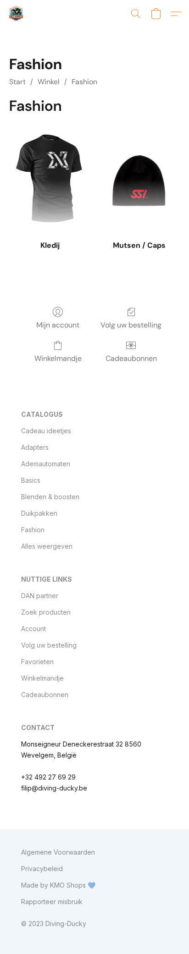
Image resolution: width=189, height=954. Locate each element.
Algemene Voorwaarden (58, 852)
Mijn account (57, 325)
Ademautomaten (45, 464)
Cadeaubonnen (131, 358)
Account (33, 628)
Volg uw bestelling (130, 325)
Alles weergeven (46, 546)
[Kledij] (50, 179)
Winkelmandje (58, 358)
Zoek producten (46, 612)
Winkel (49, 82)
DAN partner (39, 596)
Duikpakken (39, 513)
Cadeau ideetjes (46, 431)
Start (17, 82)
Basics (30, 480)
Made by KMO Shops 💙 (58, 885)
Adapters (35, 447)
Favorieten (37, 661)
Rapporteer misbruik (52, 901)
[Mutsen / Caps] (139, 179)
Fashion (84, 82)
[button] (16, 13)
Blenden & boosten (50, 497)
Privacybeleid (42, 868)
